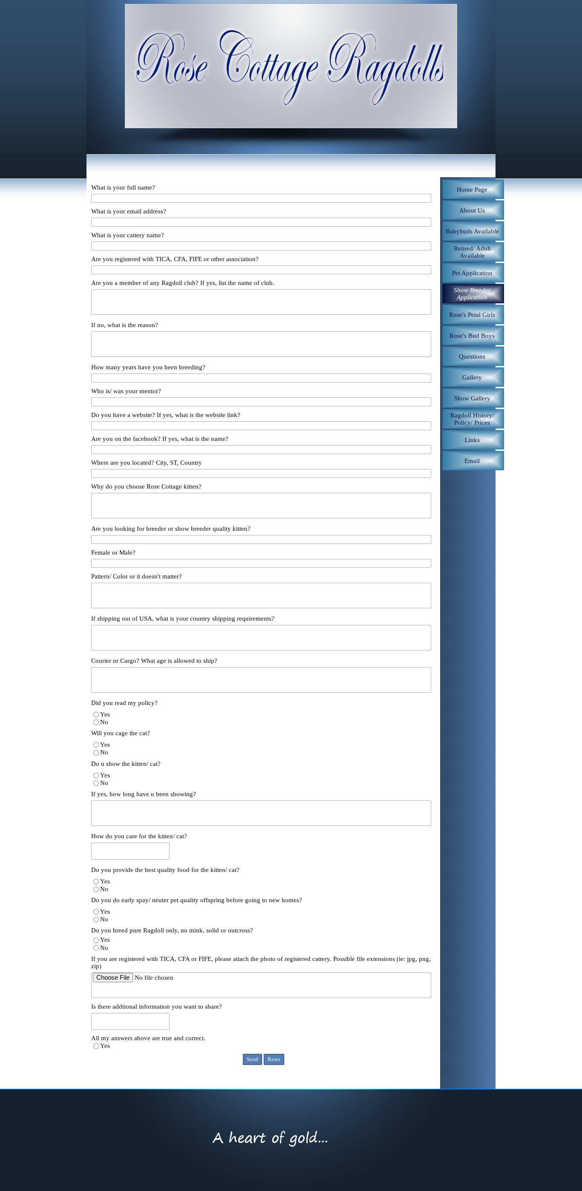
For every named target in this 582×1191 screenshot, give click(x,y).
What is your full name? (123, 187)
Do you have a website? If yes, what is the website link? (165, 414)
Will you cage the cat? (120, 733)
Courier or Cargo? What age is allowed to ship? (154, 660)
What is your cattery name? (127, 235)
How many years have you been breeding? (148, 367)
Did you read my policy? (124, 702)
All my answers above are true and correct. (148, 1038)
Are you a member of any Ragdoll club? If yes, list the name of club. (182, 282)
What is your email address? (128, 211)
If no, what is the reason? (124, 325)
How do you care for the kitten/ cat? (139, 836)
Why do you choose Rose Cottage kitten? (146, 486)
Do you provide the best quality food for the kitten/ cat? (165, 869)
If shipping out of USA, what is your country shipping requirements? (182, 618)
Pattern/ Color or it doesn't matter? (136, 576)
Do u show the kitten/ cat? (126, 763)
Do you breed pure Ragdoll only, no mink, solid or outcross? (172, 930)
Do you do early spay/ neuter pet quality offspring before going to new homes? (196, 900)
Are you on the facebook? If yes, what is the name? (159, 438)
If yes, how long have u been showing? (143, 794)
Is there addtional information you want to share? (156, 1006)
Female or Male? (113, 552)
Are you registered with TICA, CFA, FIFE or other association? (175, 259)
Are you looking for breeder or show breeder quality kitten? (171, 528)
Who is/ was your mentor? (126, 391)
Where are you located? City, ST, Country (146, 462)
